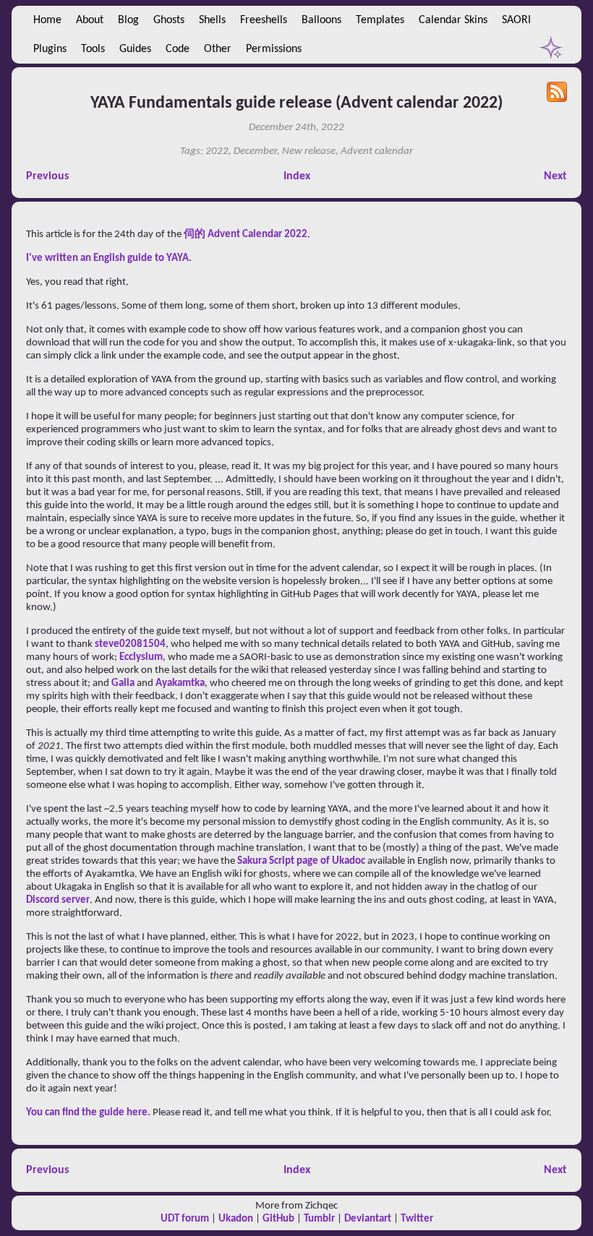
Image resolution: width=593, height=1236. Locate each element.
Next (555, 176)
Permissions (274, 49)
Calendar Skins (453, 20)
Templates (380, 20)
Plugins (50, 49)
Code (177, 49)
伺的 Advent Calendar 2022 (245, 234)
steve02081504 (130, 644)
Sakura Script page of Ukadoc (301, 861)
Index (296, 176)
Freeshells (263, 20)
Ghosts (168, 20)
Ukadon (235, 1219)
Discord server (58, 900)
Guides (135, 49)
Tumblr (319, 1219)
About (89, 20)
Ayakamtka (180, 683)
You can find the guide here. (88, 1112)
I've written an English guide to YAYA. (109, 258)
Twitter (417, 1219)
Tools (93, 49)
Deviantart (367, 1219)
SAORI (516, 20)
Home (47, 20)
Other (217, 49)
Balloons (321, 20)
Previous (47, 176)
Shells (212, 20)
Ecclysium (141, 657)
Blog (128, 20)
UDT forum (185, 1219)
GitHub (278, 1219)
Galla (123, 683)
